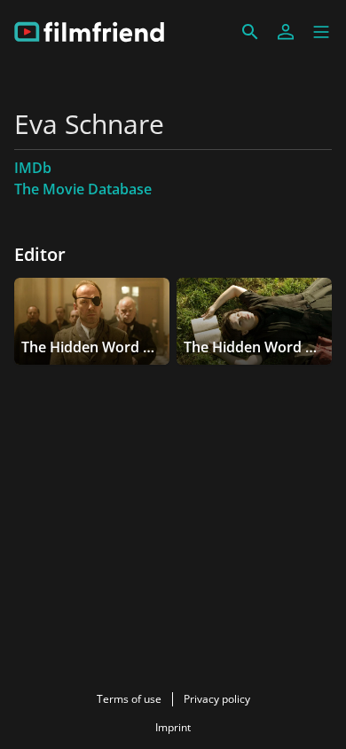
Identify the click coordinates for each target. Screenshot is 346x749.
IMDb (32, 167)
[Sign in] (285, 32)
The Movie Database (83, 189)
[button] (321, 32)
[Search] (250, 32)
